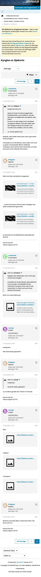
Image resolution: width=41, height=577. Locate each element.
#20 (36, 375)
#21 (36, 426)
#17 (36, 172)
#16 (36, 101)
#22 (36, 517)
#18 (36, 268)
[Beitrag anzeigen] (20, 106)
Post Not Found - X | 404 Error (27, 184)
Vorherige (21, 81)
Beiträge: (11, 95)
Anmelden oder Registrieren (26, 8)
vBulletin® (19, 562)
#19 (36, 344)
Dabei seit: (12, 93)
